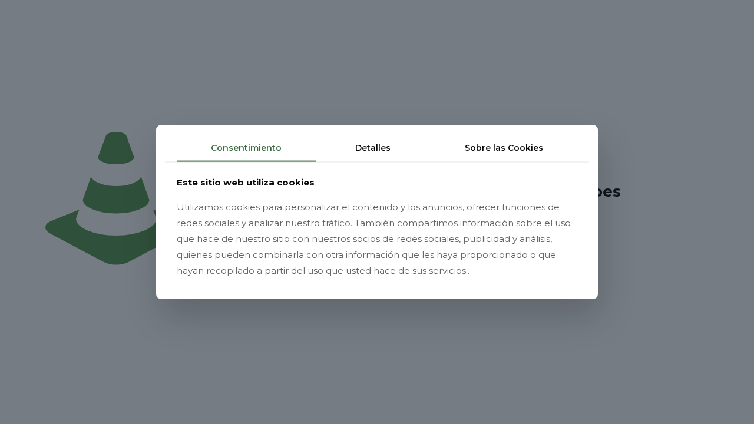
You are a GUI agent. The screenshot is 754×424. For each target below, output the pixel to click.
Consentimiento (246, 148)
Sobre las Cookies (504, 148)
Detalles (373, 148)
